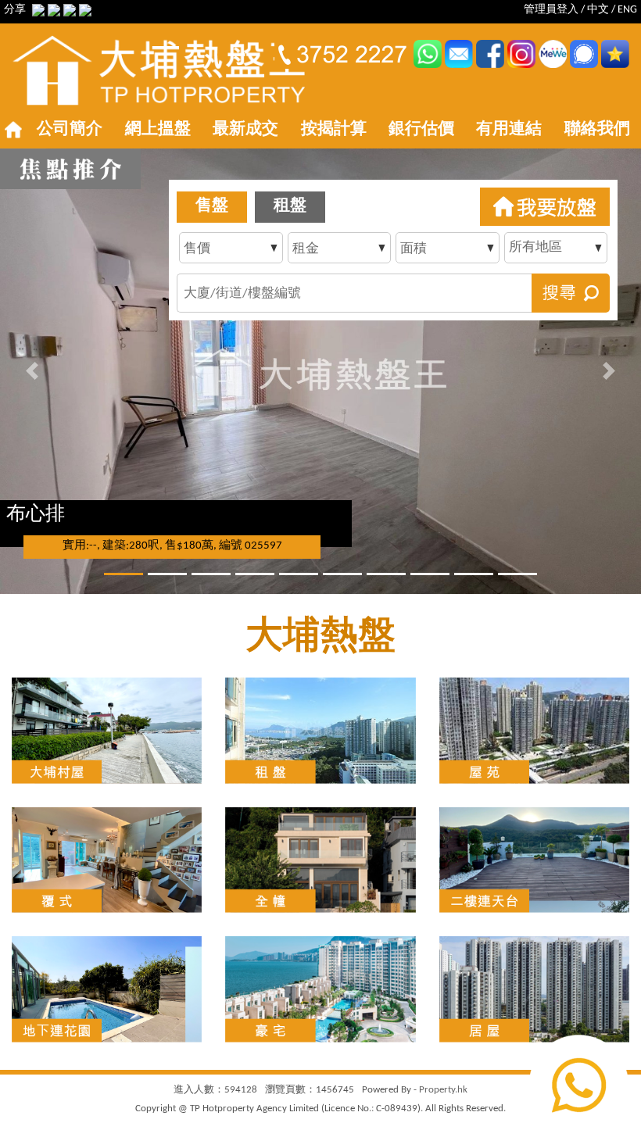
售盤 (211, 206)
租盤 (290, 206)
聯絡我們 (597, 129)
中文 (598, 10)
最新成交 (245, 129)
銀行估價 (421, 129)
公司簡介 (69, 129)
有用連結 (509, 129)
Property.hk (443, 1090)
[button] (32, 371)
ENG (627, 10)
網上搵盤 (158, 129)
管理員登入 (551, 10)
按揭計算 (334, 129)
